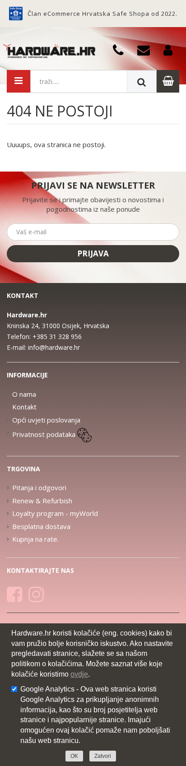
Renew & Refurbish (42, 500)
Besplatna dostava (41, 526)
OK (74, 756)
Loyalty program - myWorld (55, 513)
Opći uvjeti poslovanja (46, 419)
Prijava (93, 253)
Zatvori (102, 756)
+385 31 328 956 (57, 336)
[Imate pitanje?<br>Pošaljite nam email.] (147, 49)
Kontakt (24, 406)
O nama (24, 394)
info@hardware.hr (54, 347)
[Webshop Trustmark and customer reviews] (16, 13)
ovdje (79, 674)
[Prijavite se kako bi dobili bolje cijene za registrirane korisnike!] (171, 49)
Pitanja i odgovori (39, 487)
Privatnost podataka (43, 434)
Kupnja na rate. (35, 538)
